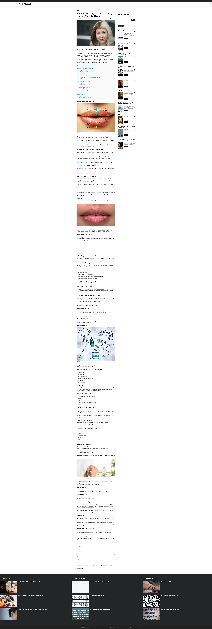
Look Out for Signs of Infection (84, 87)
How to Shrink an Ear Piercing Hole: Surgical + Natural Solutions (32, 609)
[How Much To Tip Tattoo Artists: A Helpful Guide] (8, 587)
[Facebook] (131, 1)
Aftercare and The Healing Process (83, 81)
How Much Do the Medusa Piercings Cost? (85, 68)
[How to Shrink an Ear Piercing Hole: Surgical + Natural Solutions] (8, 614)
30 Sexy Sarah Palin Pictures (125, 90)
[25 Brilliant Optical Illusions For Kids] (151, 601)
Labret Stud (82, 74)
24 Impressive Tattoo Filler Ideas (126, 79)
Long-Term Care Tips (81, 94)
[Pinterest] (133, 1)
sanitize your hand (108, 321)
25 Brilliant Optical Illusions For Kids (126, 67)
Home (77, 9)
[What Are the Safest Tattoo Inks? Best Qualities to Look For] (8, 601)
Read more (126, 38)
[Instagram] (132, 1)
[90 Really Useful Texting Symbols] (80, 601)
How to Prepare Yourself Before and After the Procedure (88, 70)
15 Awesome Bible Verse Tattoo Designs (170, 609)
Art (118, 122)
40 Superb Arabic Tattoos (167, 581)
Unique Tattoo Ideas (120, 37)
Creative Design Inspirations (120, 62)
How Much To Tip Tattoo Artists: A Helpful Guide (29, 581)
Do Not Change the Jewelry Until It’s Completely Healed (89, 77)
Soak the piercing (82, 91)
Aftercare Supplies (82, 84)
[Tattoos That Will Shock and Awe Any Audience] (80, 587)
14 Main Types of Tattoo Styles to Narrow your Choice (126, 140)
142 (134, 43)
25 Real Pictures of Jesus (124, 115)
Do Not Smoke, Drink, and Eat (84, 75)
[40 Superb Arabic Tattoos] (151, 587)
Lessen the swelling (82, 93)
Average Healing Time (83, 83)
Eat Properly (81, 85)
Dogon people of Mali (84, 144)
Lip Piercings (82, 72)
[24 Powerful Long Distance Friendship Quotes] (80, 614)
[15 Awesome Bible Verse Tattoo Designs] (151, 614)
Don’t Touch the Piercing (83, 78)
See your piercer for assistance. (85, 97)
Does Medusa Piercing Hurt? (82, 80)
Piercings (81, 9)
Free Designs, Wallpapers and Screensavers (120, 49)
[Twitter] (134, 1)
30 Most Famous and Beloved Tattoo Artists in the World (125, 102)
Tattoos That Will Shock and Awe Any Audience (126, 29)
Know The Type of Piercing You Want (86, 71)
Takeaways (79, 96)
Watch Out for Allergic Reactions (85, 88)
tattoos (79, 49)
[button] (210, 4)
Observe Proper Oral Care (84, 90)
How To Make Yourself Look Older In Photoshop (126, 127)
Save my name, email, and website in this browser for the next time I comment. (95, 565)
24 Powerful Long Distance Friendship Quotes (125, 54)
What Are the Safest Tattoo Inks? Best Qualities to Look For (31, 595)
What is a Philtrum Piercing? (82, 67)
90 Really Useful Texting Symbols (126, 42)
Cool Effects (120, 135)
